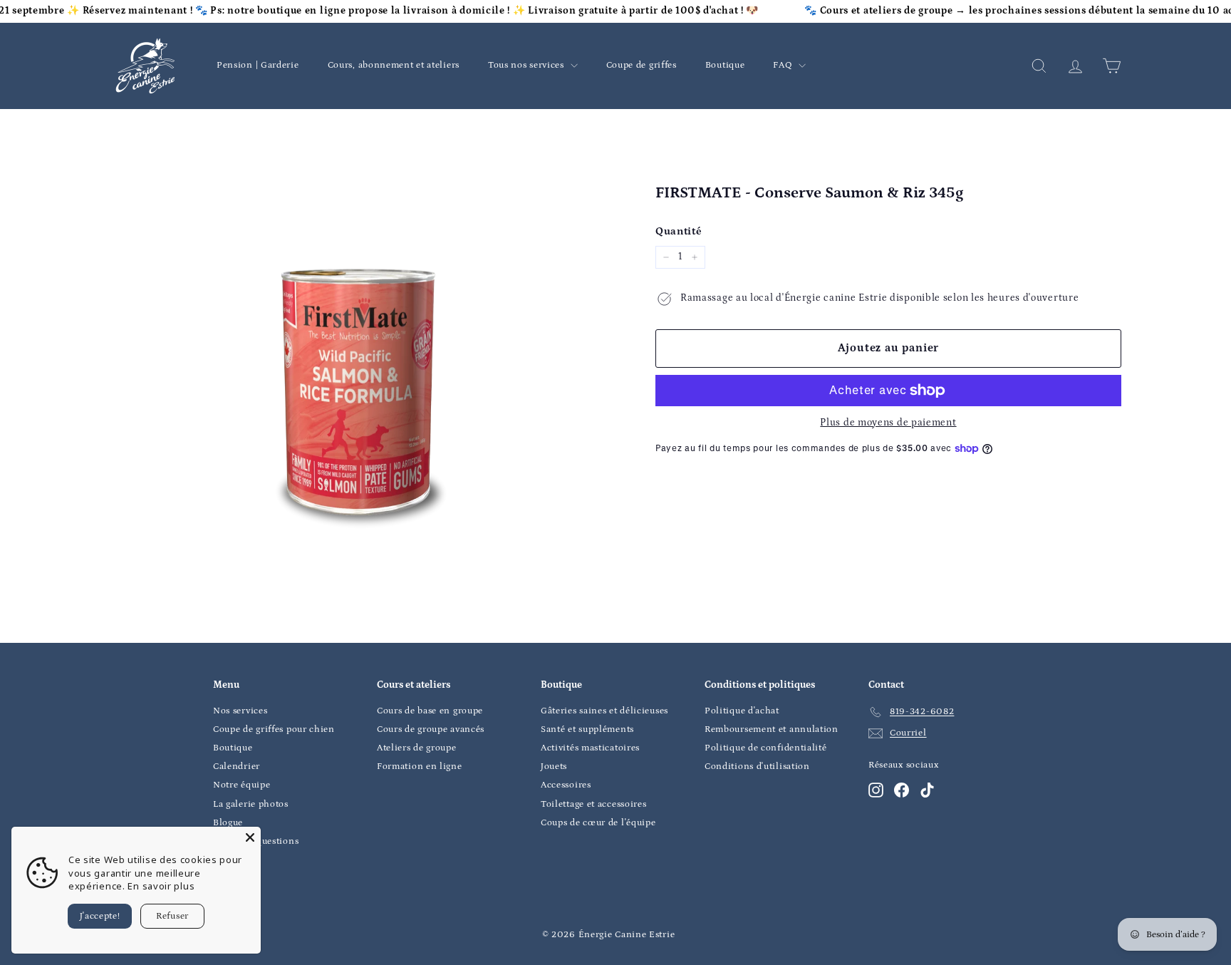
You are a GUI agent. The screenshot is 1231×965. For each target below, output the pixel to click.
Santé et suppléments (587, 729)
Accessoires (566, 785)
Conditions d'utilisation (757, 766)
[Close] (250, 837)
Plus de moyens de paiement (888, 422)
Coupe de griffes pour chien (274, 729)
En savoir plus (161, 885)
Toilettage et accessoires (594, 804)
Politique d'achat (742, 711)
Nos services (240, 711)
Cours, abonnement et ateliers (393, 65)
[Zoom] (359, 394)
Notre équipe (241, 785)
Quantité (678, 231)
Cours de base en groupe (430, 711)
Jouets (554, 766)
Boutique (725, 65)
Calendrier (236, 766)
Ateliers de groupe (417, 748)
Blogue (228, 822)
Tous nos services (527, 65)
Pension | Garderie (258, 65)
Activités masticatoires (590, 748)
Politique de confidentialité (766, 748)
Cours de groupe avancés (430, 729)
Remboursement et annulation (771, 729)
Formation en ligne (419, 766)
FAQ (784, 65)
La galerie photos (251, 804)
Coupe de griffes (641, 65)
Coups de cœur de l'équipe (598, 822)
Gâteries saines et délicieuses (604, 711)
